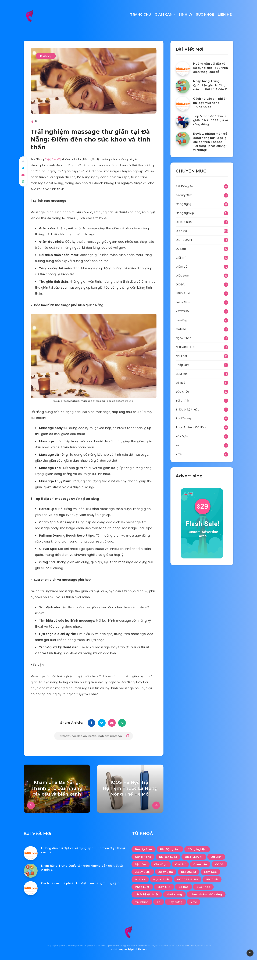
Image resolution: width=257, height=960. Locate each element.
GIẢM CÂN (163, 14)
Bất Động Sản (185, 186)
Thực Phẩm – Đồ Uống (191, 427)
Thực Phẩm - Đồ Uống (206, 894)
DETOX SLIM (184, 222)
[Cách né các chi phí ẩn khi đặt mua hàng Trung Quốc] (183, 104)
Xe (177, 445)
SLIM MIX (182, 374)
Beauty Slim (184, 195)
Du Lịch (181, 249)
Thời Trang (183, 418)
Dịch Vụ (45, 56)
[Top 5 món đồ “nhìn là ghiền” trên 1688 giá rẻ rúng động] (183, 121)
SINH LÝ (185, 14)
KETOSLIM (182, 311)
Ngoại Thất (183, 338)
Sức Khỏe (182, 392)
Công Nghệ (183, 204)
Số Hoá (180, 383)
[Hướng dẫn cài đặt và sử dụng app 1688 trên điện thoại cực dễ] (183, 69)
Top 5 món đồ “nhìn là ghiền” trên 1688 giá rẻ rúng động (210, 120)
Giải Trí (180, 258)
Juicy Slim (183, 302)
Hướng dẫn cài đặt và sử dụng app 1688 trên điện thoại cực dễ (210, 67)
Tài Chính (182, 401)
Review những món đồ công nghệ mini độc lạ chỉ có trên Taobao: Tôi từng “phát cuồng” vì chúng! (210, 142)
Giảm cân (182, 267)
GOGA (180, 284)
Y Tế (179, 454)
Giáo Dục (182, 276)
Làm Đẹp (182, 320)
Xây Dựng (182, 436)
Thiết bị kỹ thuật (187, 410)
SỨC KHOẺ (205, 14)
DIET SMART (184, 240)
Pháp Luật (183, 365)
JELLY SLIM (183, 293)
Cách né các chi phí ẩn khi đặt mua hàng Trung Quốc (210, 102)
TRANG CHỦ (140, 14)
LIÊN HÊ (225, 14)
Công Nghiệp (185, 213)
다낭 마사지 (53, 159)
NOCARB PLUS (185, 347)
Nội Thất (181, 356)
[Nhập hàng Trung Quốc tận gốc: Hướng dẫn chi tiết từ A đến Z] (183, 86)
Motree (181, 329)
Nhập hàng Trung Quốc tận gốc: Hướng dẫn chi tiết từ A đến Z (210, 85)
